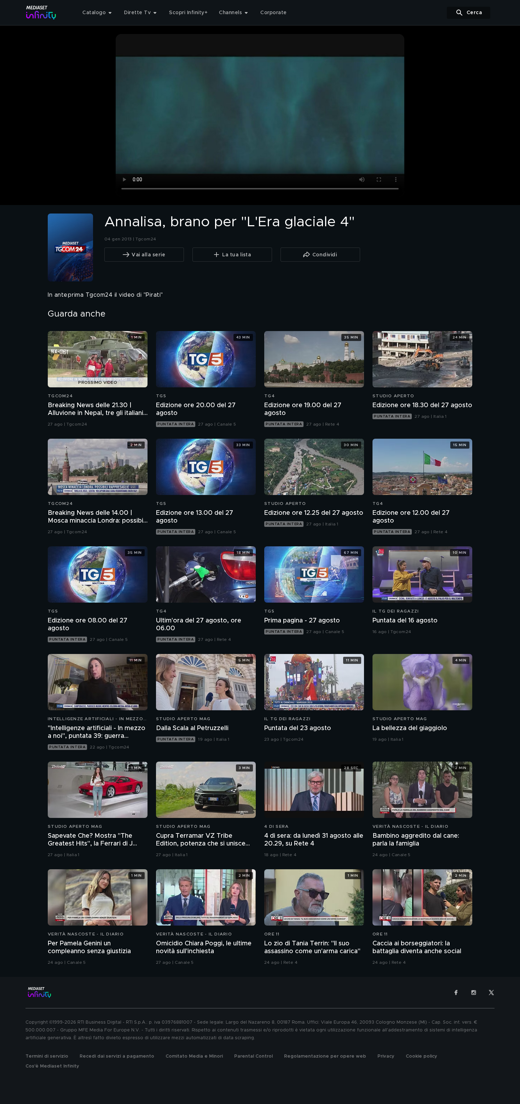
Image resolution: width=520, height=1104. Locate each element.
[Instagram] (473, 992)
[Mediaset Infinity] (41, 12)
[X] (491, 992)
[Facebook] (456, 992)
